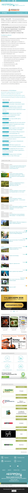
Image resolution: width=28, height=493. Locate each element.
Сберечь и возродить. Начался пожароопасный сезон (15, 248)
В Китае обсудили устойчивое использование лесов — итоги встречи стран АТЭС (17, 200)
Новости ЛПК (8, 19)
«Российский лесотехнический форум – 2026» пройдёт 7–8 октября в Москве (17, 215)
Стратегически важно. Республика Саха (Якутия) (17, 240)
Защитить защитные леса (14, 263)
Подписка (6, 457)
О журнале (24, 470)
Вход (5, 1)
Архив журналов (7, 461)
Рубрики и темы (16, 470)
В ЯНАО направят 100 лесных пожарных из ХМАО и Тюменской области (18, 222)
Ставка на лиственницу (14, 255)
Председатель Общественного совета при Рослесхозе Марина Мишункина (18, 232)
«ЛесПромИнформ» (12, 90)
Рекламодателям (20, 457)
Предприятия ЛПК (21, 361)
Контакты (19, 461)
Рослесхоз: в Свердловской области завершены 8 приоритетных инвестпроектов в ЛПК (16, 184)
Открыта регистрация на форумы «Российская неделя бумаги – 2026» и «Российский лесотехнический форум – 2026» (17, 175)
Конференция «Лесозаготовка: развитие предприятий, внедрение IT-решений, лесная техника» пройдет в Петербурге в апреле (13, 124)
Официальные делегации (21, 369)
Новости (9, 470)
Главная (2, 19)
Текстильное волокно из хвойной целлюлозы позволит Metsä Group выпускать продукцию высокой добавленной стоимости (13, 137)
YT (17, 466)
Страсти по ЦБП (12, 287)
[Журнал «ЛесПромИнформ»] (14, 5)
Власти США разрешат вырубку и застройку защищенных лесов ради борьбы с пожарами (18, 208)
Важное (3, 470)
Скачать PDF (5, 329)
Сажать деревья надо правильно (16, 271)
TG (15, 0)
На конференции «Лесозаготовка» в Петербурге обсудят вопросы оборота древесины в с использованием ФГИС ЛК (13, 150)
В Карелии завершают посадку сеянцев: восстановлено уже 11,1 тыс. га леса (17, 191)
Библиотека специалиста (7, 361)
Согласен (14, 491)
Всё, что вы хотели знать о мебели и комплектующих (16, 280)
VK (13, 0)
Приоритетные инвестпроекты (7, 369)
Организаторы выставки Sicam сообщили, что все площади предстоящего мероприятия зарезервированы (11, 115)
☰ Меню (4, 13)
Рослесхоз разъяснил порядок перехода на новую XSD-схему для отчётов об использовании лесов (17, 167)
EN (9, 1)
